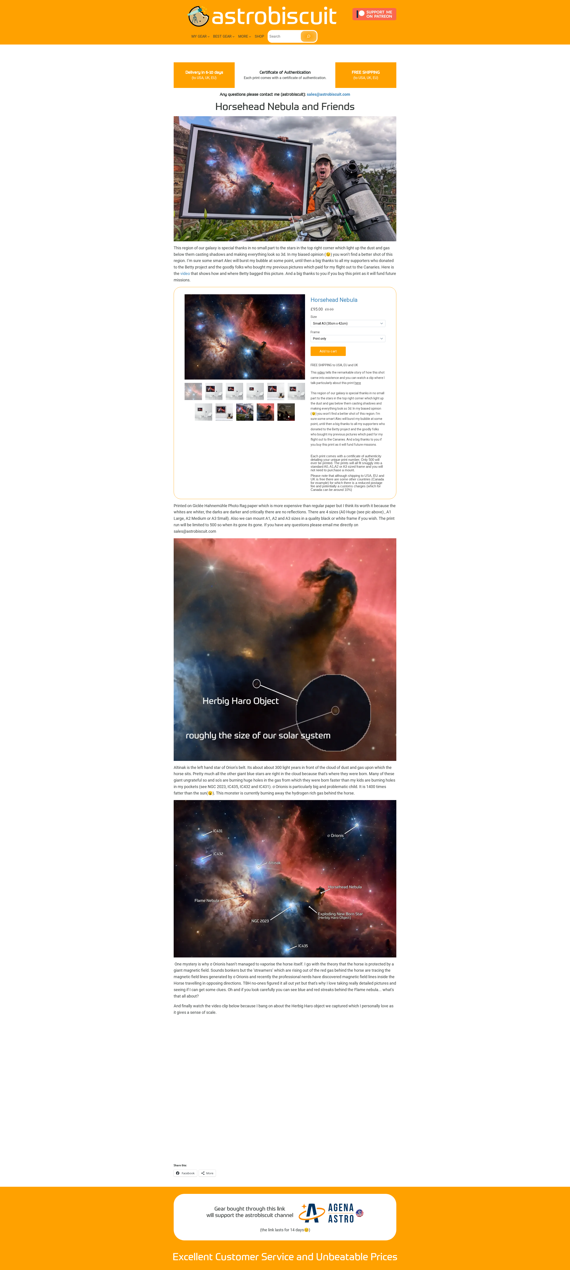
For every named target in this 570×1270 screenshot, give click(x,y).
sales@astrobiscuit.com (328, 94)
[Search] (309, 36)
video (185, 273)
